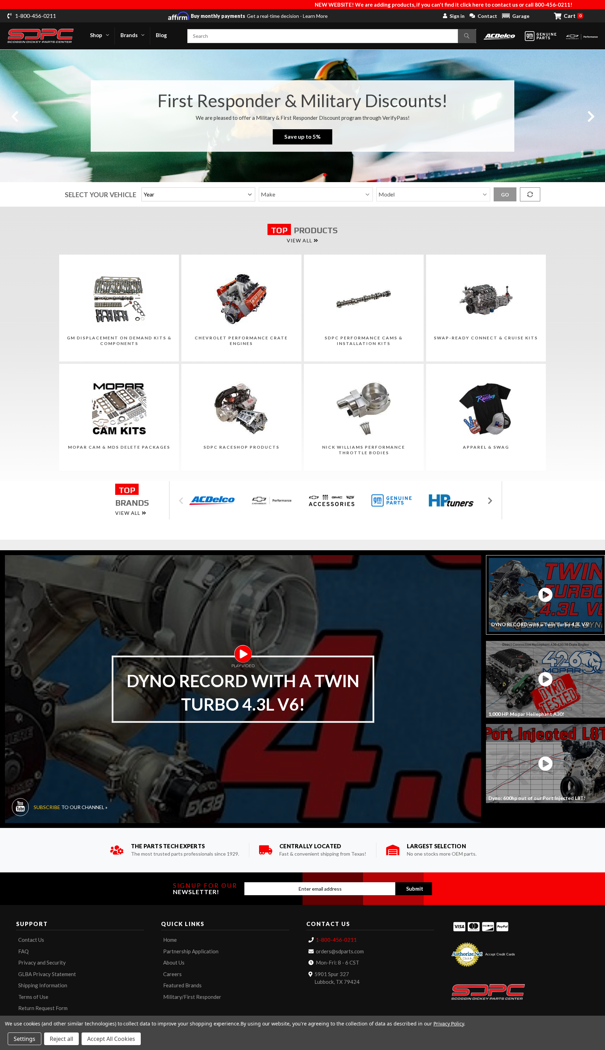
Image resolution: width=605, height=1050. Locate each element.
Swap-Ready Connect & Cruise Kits (486, 337)
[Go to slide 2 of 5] (291, 175)
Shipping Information (42, 985)
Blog (161, 35)
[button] (515, 16)
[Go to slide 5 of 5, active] (325, 175)
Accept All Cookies (111, 1039)
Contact (487, 16)
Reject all (61, 1039)
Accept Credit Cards (500, 954)
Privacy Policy (448, 1023)
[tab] (545, 595)
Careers (172, 974)
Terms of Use (33, 997)
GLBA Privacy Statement (47, 974)
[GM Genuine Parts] (540, 36)
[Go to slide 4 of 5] (313, 175)
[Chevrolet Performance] (582, 36)
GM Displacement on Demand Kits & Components (119, 340)
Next (590, 115)
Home (170, 940)
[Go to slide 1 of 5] (280, 175)
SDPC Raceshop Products (241, 447)
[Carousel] (214, 500)
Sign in (457, 16)
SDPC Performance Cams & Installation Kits (364, 340)
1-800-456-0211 (336, 940)
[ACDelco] (499, 36)
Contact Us (31, 940)
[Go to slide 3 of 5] (302, 175)
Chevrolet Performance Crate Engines (241, 340)
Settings (24, 1039)
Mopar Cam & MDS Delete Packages (119, 447)
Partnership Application (190, 951)
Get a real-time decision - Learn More (259, 16)
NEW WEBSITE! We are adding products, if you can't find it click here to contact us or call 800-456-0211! (320, 4)
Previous (14, 115)
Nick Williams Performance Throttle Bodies (363, 449)
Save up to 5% (302, 136)
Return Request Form (43, 1008)
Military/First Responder (192, 997)
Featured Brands (182, 985)
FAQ (23, 951)
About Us (174, 962)
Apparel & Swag (486, 447)
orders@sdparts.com (340, 951)
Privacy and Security (42, 962)
